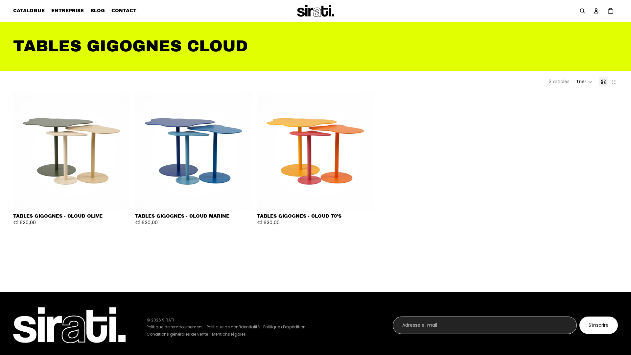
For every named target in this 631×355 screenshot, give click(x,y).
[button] (584, 82)
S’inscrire (599, 325)
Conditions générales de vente (177, 334)
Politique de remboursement (175, 327)
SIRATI (168, 320)
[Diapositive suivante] (120, 151)
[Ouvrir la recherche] (582, 11)
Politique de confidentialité (233, 327)
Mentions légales (229, 334)
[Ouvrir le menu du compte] (596, 11)
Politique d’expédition (284, 327)
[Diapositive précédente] (23, 151)
